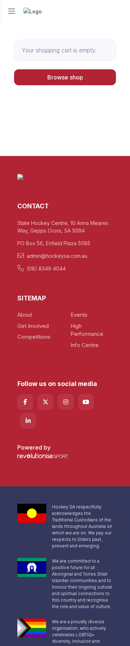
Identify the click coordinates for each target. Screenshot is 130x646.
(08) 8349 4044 (46, 268)
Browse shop (65, 77)
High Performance (86, 330)
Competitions (34, 336)
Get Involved (33, 325)
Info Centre (84, 345)
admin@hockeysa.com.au (57, 256)
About (24, 314)
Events (78, 314)
